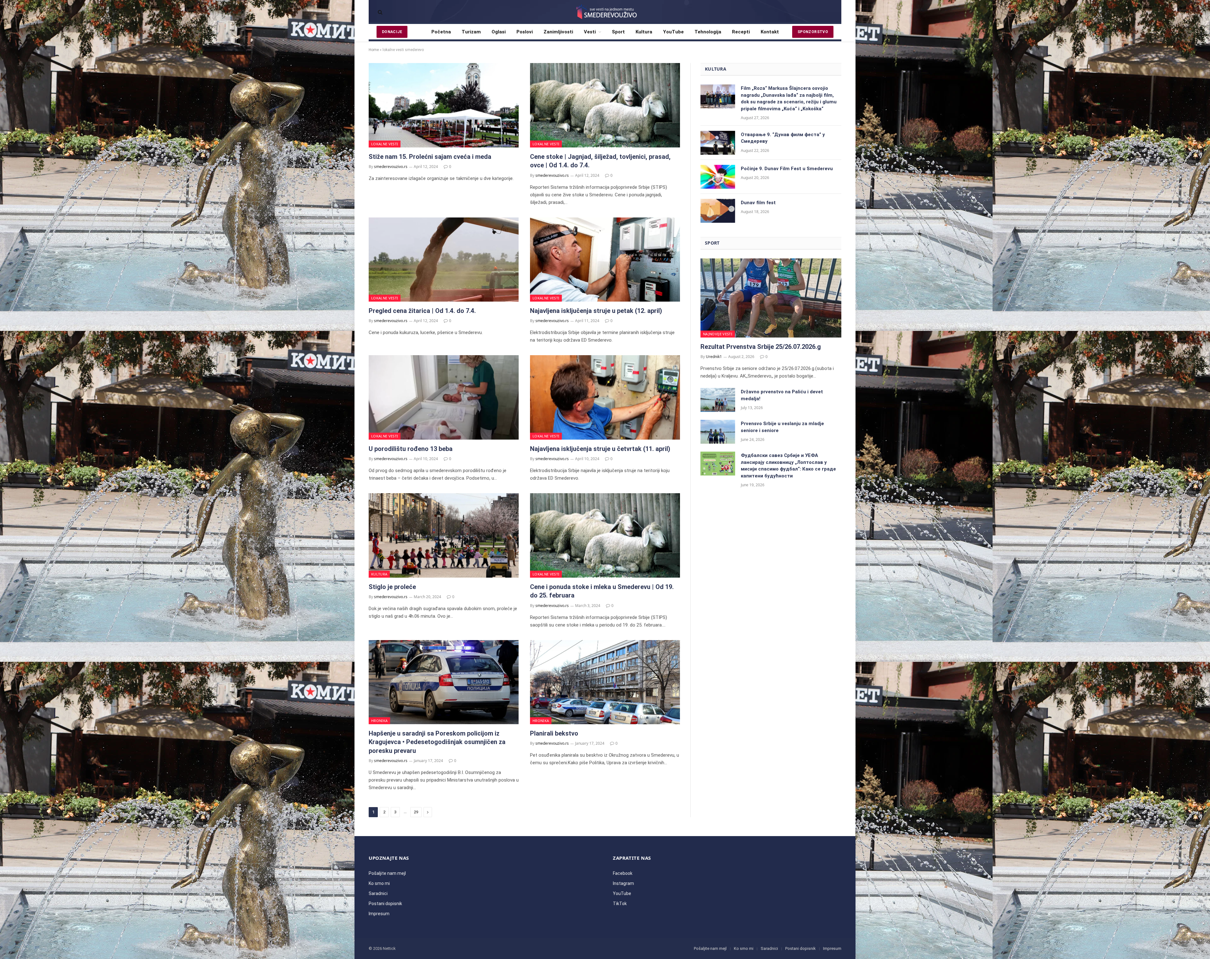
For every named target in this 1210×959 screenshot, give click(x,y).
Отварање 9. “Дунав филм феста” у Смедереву (783, 138)
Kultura (644, 32)
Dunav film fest (758, 202)
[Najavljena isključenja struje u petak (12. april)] (605, 259)
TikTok (620, 903)
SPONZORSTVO (813, 32)
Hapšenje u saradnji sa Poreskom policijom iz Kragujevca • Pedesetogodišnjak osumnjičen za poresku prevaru (437, 742)
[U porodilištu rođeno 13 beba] (444, 397)
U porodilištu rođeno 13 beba (410, 449)
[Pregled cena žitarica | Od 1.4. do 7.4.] (444, 259)
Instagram (623, 883)
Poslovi (524, 32)
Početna (441, 32)
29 (416, 812)
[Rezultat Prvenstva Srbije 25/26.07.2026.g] (770, 298)
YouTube (673, 32)
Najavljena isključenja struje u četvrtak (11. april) (600, 449)
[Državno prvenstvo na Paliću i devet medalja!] (717, 400)
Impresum (379, 913)
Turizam (471, 32)
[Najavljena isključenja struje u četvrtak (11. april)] (605, 397)
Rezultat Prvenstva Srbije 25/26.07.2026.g (760, 346)
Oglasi (499, 32)
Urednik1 (714, 356)
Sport (618, 32)
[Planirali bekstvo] (605, 682)
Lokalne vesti (384, 144)
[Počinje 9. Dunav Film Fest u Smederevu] (717, 177)
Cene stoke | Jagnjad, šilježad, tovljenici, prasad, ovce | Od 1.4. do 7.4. (600, 161)
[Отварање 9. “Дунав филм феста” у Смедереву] (717, 143)
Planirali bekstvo (554, 733)
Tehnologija (707, 32)
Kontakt (770, 32)
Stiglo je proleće (392, 587)
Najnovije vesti (717, 334)
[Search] (380, 12)
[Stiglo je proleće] (444, 535)
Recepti (741, 32)
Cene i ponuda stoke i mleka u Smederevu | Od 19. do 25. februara (602, 591)
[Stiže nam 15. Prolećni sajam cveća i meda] (444, 105)
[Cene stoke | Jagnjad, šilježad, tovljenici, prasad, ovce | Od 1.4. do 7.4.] (605, 105)
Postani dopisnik (385, 903)
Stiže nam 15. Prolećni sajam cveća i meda (430, 156)
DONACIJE (392, 32)
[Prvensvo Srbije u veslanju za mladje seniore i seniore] (717, 432)
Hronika (379, 720)
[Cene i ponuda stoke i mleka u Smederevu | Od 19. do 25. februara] (605, 535)
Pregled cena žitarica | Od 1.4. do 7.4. (422, 311)
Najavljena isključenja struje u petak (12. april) (596, 311)
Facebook (622, 873)
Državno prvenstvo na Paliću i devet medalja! (782, 395)
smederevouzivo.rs (390, 166)
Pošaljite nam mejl (387, 873)
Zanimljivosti (558, 32)
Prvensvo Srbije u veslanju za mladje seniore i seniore (782, 427)
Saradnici (378, 893)
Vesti (590, 32)
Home (374, 50)
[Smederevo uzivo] (605, 12)
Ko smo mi (379, 883)
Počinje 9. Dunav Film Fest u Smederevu (787, 168)
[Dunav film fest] (717, 211)
